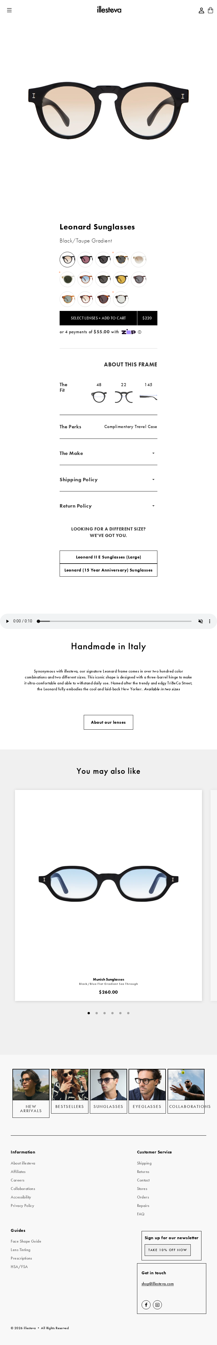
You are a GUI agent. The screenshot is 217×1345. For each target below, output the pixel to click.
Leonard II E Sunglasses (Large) (108, 557)
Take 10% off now (167, 1250)
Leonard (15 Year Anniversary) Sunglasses (108, 570)
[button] (9, 10)
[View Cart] (210, 12)
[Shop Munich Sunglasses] (108, 883)
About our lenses (108, 722)
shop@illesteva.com (158, 1284)
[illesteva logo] (109, 10)
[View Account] (201, 10)
